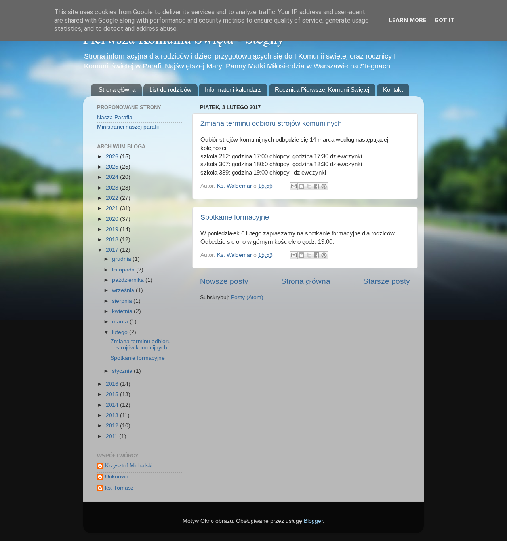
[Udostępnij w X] (309, 186)
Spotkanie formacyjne (234, 217)
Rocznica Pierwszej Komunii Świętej (322, 89)
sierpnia (122, 301)
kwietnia (123, 311)
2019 (113, 229)
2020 (113, 219)
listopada (124, 270)
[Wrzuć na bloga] (301, 186)
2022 (113, 198)
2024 (113, 177)
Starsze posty (386, 281)
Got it (445, 20)
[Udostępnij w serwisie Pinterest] (324, 186)
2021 (113, 208)
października (128, 280)
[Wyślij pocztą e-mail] (294, 186)
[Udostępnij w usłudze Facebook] (316, 186)
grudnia (122, 259)
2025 (113, 167)
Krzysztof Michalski (128, 466)
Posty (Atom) (247, 297)
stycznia (123, 371)
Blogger (313, 521)
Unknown (116, 477)
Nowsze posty (224, 281)
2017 (113, 250)
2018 (113, 240)
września (124, 290)
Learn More (408, 20)
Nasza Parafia (114, 117)
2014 (113, 405)
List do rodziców (170, 89)
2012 (113, 426)
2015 (113, 394)
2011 (112, 436)
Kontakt (393, 89)
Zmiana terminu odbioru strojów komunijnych (271, 123)
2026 (113, 156)
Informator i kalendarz (233, 89)
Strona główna (117, 89)
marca (121, 322)
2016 (113, 384)
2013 (113, 415)
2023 (113, 188)
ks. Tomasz (119, 488)
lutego (120, 332)
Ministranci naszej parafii (128, 127)
